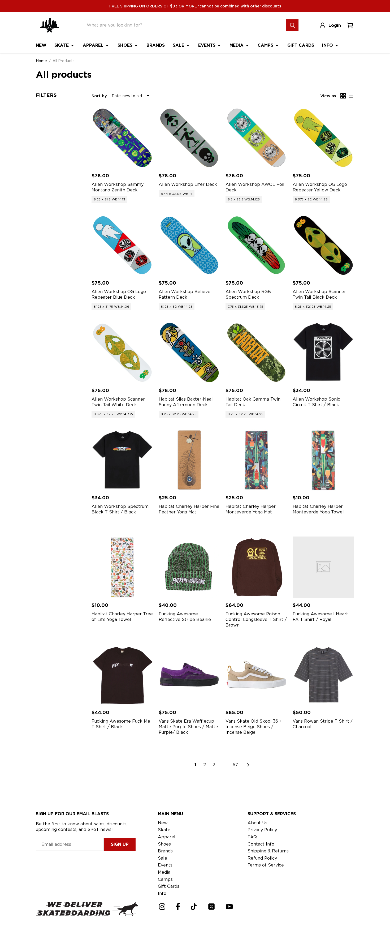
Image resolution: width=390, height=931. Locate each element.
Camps (266, 45)
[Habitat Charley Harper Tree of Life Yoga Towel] (122, 567)
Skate (62, 45)
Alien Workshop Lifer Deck (188, 184)
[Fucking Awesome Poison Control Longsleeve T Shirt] (256, 567)
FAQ (252, 836)
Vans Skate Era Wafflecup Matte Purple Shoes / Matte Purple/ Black (188, 727)
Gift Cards (300, 45)
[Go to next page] (248, 764)
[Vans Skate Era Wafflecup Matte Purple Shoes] (189, 675)
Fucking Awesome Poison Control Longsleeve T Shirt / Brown (256, 619)
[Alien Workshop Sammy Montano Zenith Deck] (122, 138)
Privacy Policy (262, 829)
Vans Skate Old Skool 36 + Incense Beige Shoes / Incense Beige (254, 727)
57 (235, 764)
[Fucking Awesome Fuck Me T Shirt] (122, 675)
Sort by (99, 95)
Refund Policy (262, 858)
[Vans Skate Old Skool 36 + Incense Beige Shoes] (256, 675)
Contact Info (261, 844)
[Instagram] (162, 906)
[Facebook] (178, 906)
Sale (179, 45)
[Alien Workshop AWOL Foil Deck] (256, 138)
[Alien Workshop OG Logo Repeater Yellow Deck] (323, 138)
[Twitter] (211, 906)
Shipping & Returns (268, 850)
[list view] (350, 96)
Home (41, 61)
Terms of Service (266, 865)
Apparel (94, 45)
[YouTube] (229, 906)
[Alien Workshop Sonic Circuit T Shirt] (323, 353)
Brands (155, 45)
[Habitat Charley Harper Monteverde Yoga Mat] (256, 460)
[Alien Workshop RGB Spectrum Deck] (256, 245)
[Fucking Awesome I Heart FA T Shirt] (323, 567)
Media (237, 45)
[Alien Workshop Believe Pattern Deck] (189, 245)
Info (328, 45)
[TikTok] (193, 906)
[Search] (292, 25)
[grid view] (343, 96)
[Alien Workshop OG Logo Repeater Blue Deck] (122, 245)
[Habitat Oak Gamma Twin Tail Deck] (256, 353)
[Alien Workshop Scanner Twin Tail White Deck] (122, 353)
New (41, 45)
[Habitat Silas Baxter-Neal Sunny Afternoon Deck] (189, 353)
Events (207, 45)
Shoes (126, 45)
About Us (257, 822)
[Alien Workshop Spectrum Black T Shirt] (122, 460)
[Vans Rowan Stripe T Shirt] (323, 675)
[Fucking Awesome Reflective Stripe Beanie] (189, 567)
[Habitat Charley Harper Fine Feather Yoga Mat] (189, 460)
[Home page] (49, 25)
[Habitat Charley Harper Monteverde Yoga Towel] (323, 460)
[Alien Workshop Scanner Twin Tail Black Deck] (323, 245)
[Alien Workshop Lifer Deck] (189, 138)
